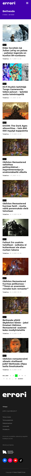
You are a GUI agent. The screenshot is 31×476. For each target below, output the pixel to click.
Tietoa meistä (7, 417)
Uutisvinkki (6, 426)
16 (15, 378)
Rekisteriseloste (7, 423)
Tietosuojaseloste (8, 420)
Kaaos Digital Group (19, 472)
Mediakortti (6, 429)
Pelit (4, 45)
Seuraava (20, 378)
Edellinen (5, 375)
